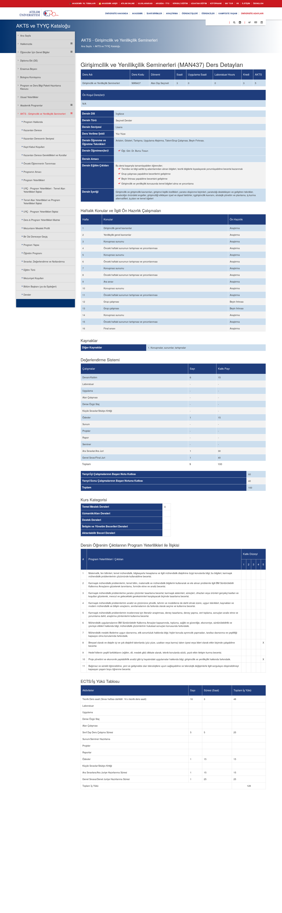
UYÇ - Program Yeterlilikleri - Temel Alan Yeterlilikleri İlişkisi (44, 190)
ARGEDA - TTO (148, 3)
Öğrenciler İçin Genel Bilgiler (35, 52)
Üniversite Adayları (250, 13)
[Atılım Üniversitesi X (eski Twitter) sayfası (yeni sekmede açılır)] (213, 22)
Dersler (27, 294)
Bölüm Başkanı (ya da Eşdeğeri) (40, 286)
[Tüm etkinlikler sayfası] (262, 22)
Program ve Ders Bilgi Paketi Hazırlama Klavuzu (40, 87)
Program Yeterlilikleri (34, 180)
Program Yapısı (31, 244)
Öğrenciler (200, 13)
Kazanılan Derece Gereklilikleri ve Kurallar (45, 155)
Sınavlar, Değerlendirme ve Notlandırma (44, 261)
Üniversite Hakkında (98, 13)
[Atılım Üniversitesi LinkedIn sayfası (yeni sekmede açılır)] (217, 22)
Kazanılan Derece (33, 130)
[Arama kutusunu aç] (234, 22)
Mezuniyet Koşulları (34, 278)
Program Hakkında (33, 121)
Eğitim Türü (29, 269)
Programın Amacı (32, 171)
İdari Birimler (140, 13)
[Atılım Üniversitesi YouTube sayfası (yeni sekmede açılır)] (225, 22)
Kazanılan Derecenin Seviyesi (39, 138)
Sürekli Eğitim (168, 3)
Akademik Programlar (31, 105)
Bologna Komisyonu (30, 77)
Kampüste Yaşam (223, 13)
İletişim (243, 3)
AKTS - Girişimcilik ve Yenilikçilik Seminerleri (43, 113)
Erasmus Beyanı (28, 68)
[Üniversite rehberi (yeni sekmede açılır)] (240, 22)
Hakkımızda (26, 44)
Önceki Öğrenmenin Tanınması (39, 163)
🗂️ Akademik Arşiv (86, 3)
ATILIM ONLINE (109, 3)
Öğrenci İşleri (180, 13)
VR (233, 3)
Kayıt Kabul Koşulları (34, 146)
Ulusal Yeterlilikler (29, 97)
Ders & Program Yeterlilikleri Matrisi (42, 220)
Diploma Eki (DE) (29, 60)
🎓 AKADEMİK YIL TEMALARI (56, 3)
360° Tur (224, 3)
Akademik (121, 13)
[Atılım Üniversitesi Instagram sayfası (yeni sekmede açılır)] (221, 22)
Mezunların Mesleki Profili (37, 228)
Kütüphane (209, 3)
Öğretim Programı (33, 253)
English (258, 3)
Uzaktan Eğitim (190, 3)
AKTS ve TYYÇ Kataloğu (107, 46)
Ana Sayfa (86, 46)
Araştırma (160, 13)
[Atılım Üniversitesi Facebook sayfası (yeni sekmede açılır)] (209, 22)
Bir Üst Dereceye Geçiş (35, 236)
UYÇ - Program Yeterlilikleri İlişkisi (41, 211)
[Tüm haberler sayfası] (255, 22)
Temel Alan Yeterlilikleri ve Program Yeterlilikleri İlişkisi (42, 201)
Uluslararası (128, 3)
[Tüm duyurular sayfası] (250, 22)
